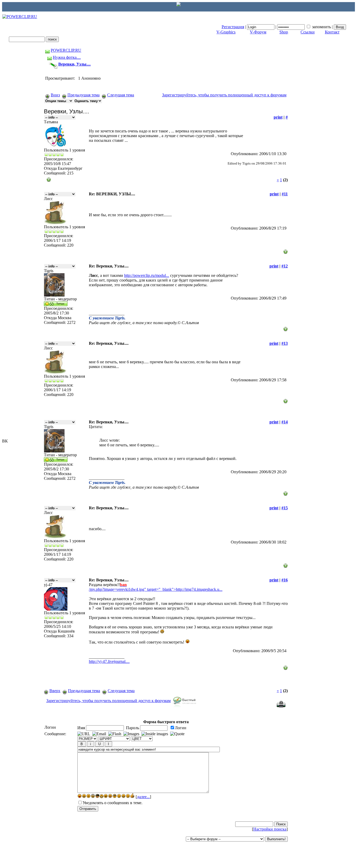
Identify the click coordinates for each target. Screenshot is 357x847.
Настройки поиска (269, 829)
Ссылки (308, 32)
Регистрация (233, 27)
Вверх (54, 690)
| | (278, 27)
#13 (284, 343)
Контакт (332, 32)
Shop (283, 32)
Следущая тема (120, 95)
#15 (284, 508)
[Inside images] (154, 734)
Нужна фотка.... (67, 57)
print (278, 117)
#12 (284, 266)
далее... (143, 797)
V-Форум (258, 32)
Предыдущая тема (83, 95)
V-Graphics (225, 32)
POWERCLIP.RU (66, 50)
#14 (284, 422)
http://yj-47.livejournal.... (109, 661)
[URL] (83, 734)
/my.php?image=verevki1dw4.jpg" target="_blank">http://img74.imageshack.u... (155, 589)
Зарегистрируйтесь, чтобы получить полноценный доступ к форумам (224, 95)
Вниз (55, 95)
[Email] (99, 734)
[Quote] (177, 734)
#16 (284, 580)
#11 (285, 194)
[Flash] (114, 734)
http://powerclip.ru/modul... (146, 275)
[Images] (131, 734)
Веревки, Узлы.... (74, 64)
